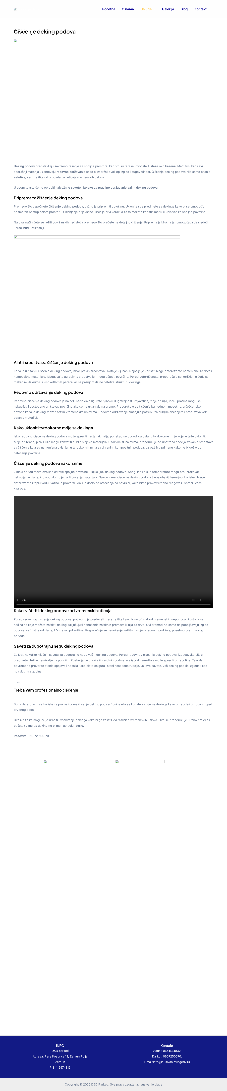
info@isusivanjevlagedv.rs (171, 1062)
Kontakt (200, 9)
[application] (153, 9)
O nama (128, 9)
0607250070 (172, 1056)
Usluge (146, 9)
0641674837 (171, 1051)
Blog (184, 9)
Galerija (168, 9)
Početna (108, 9)
